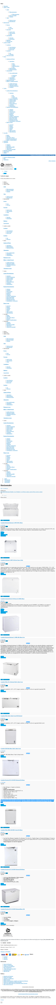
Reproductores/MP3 (10, 147)
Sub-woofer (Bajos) (10, 137)
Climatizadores (12, 79)
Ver (1, 493)
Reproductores (12, 21)
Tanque (13, 64)
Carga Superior (12, 47)
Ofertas (5, 331)
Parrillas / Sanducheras (14, 116)
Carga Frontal (12, 48)
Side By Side (12, 32)
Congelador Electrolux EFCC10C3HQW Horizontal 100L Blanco (13, 869)
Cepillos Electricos (13, 83)
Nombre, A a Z (13, 491)
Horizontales (12, 39)
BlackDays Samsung (8, 150)
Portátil (13, 76)
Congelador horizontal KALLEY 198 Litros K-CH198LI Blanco (12, 598)
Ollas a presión (12, 130)
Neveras (8, 25)
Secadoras (8, 50)
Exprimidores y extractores (14, 121)
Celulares (8, 144)
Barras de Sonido (12, 15)
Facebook (5, 956)
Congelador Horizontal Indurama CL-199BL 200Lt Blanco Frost (13, 637)
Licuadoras (11, 113)
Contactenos (6, 159)
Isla (13, 95)
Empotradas (14, 97)
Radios (7, 135)
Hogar (5, 56)
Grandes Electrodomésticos (12, 90)
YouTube (5, 957)
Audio (7, 9)
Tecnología (6, 142)
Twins (10, 34)
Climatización (9, 70)
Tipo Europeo (12, 33)
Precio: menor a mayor (28, 491)
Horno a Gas (12, 102)
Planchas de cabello (13, 84)
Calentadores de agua (8, 268)
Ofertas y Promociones (8, 965)
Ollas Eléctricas (12, 131)
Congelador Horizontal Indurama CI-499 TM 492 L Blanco (12, 522)
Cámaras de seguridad (10, 149)
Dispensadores (12, 106)
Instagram (6, 959)
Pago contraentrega (7, 967)
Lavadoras (8, 44)
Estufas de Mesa (12, 100)
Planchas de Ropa (13, 69)
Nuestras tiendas (9, 157)
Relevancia (7, 491)
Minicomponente (15, 14)
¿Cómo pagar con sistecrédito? (10, 968)
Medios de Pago (7, 979)
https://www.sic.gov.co (8, 984)
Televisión (6, 6)
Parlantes (11, 16)
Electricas (11, 54)
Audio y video (6, 7)
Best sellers (3, 491)
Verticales (11, 37)
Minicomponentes (13, 12)
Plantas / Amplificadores (11, 140)
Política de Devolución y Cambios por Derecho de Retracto (16, 981)
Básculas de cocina (13, 118)
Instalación (14, 75)
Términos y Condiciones (9, 978)
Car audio (6, 133)
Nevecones (8, 29)
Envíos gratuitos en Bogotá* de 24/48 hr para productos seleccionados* (15, 155)
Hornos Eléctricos (13, 103)
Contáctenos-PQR (7, 970)
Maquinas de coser (10, 80)
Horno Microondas (13, 117)
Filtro (13, 67)
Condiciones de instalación (9, 966)
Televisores (6, 332)
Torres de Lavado (10, 55)
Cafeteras (11, 109)
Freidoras (11, 110)
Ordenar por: (3, 490)
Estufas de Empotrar (13, 98)
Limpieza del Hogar (10, 59)
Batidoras (11, 114)
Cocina (5, 88)
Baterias (11, 125)
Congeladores (9, 35)
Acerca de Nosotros (8, 964)
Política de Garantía (8, 977)
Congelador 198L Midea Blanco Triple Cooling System (11, 748)
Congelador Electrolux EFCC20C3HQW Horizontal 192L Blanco (13, 780)
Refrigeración (6, 22)
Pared (13, 96)
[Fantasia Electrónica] (7, 167)
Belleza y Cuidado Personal (12, 81)
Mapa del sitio (6, 971)
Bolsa (13, 63)
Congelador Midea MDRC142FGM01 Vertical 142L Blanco (12, 830)
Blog (4, 158)
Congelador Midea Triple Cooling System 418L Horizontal (11, 715)
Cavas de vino (9, 41)
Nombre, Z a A (20, 491)
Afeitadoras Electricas (13, 86)
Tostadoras (11, 115)
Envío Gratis (6, 151)
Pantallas (8, 136)
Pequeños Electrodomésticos (12, 107)
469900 (5, 152)
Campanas (11, 93)
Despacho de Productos (8, 976)
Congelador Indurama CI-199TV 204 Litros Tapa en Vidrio (12, 560)
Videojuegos (8, 148)
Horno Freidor (12, 111)
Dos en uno (11, 49)
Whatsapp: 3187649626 (5, 951)
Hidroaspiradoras (15, 66)
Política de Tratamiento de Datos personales (13, 982)
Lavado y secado (7, 42)
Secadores (11, 87)
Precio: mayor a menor (37, 491)
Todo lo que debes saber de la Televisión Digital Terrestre (15, 983)
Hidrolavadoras (12, 68)
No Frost (11, 28)
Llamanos (52, 160)
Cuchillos (11, 127)
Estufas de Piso (12, 101)
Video (7, 17)
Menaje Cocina (9, 122)
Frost (10, 27)
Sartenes (11, 128)
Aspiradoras (11, 61)
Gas (10, 53)
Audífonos (8, 145)
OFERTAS (6, 141)
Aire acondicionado (13, 73)
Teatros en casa (12, 20)
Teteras (10, 129)
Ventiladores (11, 77)
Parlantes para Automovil (11, 138)
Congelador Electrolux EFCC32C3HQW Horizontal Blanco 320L (13, 909)
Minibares (8, 40)
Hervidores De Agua (13, 120)
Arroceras (11, 124)
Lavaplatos (11, 104)
